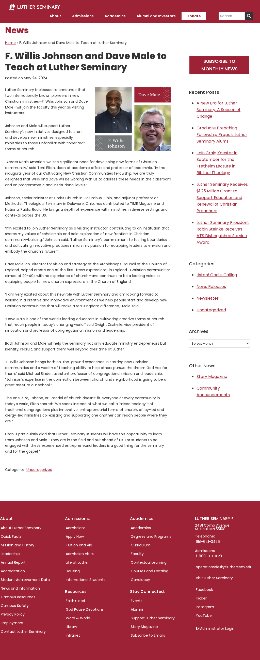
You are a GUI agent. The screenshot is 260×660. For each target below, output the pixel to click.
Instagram (205, 606)
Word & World (78, 618)
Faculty (137, 553)
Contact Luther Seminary (23, 631)
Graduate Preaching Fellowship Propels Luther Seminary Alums (222, 134)
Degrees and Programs (151, 536)
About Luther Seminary (21, 527)
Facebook (204, 589)
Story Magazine (212, 376)
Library (71, 626)
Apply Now (75, 536)
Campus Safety (15, 605)
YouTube (204, 615)
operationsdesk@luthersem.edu (224, 567)
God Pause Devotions (85, 609)
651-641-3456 (208, 541)
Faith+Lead (75, 600)
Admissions (76, 527)
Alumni (137, 609)
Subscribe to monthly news (219, 65)
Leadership (10, 553)
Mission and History (17, 545)
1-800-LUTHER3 (209, 556)
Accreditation (13, 571)
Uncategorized (39, 469)
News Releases (211, 286)
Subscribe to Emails (148, 635)
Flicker (201, 598)
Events (136, 600)
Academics (141, 527)
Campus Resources (18, 597)
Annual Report (13, 562)
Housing (73, 571)
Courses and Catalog (149, 571)
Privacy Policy (13, 614)
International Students (85, 579)
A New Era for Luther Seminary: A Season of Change (218, 109)
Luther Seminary (34, 7)
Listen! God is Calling (217, 275)
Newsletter (208, 298)
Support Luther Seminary (153, 618)
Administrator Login (217, 628)
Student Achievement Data (25, 579)
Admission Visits (80, 553)
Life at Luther (77, 562)
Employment (12, 622)
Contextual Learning (149, 562)
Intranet (73, 635)
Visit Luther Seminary (214, 577)
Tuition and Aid (79, 545)
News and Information (20, 588)
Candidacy (140, 579)
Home (10, 42)
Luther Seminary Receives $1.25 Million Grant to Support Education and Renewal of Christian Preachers (222, 197)
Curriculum (141, 545)
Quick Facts (11, 536)
